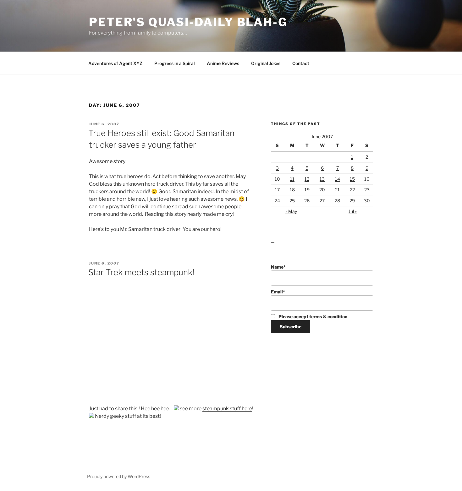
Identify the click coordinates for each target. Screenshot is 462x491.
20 (322, 189)
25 (292, 200)
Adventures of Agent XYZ (115, 63)
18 (292, 189)
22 (352, 189)
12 (307, 179)
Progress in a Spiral (174, 63)
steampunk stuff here (227, 409)
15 (352, 179)
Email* (278, 291)
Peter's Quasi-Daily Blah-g (188, 22)
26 (307, 200)
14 (337, 179)
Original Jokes (265, 63)
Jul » (353, 211)
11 (292, 179)
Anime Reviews (223, 63)
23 (367, 189)
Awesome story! (108, 161)
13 (322, 179)
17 (277, 189)
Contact (300, 63)
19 (307, 189)
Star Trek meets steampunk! (141, 272)
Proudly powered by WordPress (118, 476)
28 (337, 200)
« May (291, 211)
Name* (278, 267)
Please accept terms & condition (312, 316)
